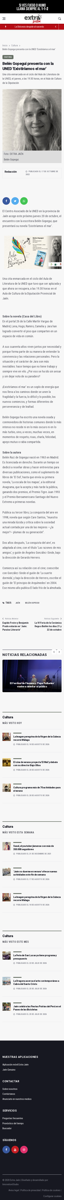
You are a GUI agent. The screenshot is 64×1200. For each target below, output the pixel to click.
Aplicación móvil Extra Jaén (15, 1064)
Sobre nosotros (9, 1088)
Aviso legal (14, 1190)
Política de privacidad (31, 1190)
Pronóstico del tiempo (13, 1123)
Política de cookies (51, 1190)
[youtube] (15, 1149)
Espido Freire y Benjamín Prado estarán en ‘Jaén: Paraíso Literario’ (15, 626)
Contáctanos (8, 1093)
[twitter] (15, 201)
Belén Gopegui (32, 603)
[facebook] (6, 201)
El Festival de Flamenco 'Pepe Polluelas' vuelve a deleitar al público (32, 685)
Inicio (5, 45)
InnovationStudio (10, 1184)
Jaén (17, 603)
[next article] (56, 27)
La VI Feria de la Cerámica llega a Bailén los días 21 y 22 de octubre (48, 626)
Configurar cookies (52, 1196)
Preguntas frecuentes (12, 1118)
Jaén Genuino (8, 1069)
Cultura (14, 45)
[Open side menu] (3, 18)
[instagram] (24, 1149)
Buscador (6, 1128)
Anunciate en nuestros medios (17, 1099)
